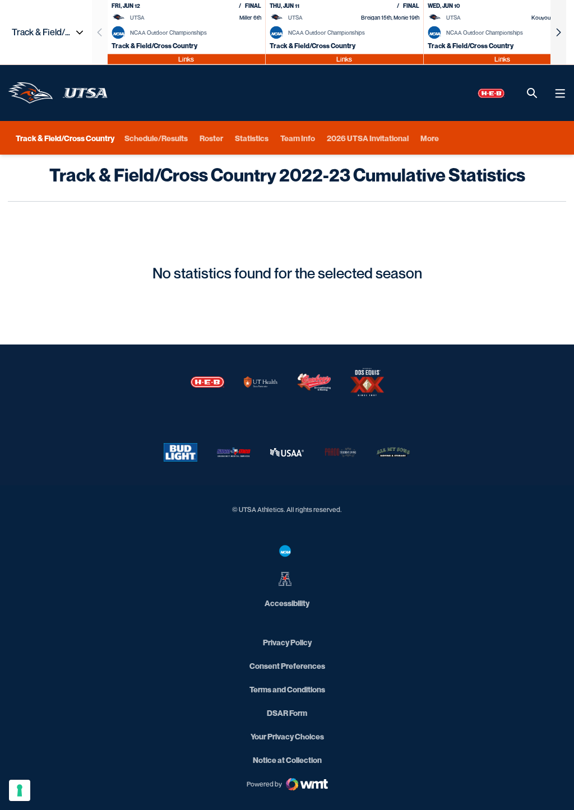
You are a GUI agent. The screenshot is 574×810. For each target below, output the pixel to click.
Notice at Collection (287, 760)
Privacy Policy (287, 642)
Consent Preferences (287, 666)
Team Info (297, 138)
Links (186, 58)
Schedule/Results (156, 138)
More (429, 138)
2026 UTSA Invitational (368, 138)
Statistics (252, 138)
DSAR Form (287, 713)
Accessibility (287, 603)
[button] (558, 32)
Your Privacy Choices (287, 736)
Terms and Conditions (287, 689)
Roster (211, 138)
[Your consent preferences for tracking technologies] (19, 790)
